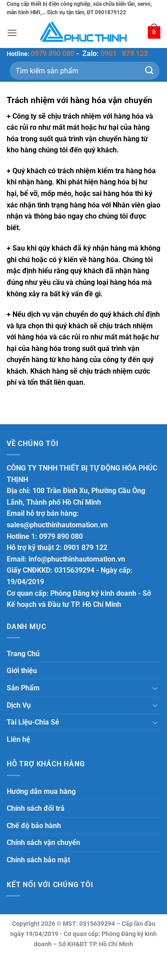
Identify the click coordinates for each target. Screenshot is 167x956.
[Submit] (150, 70)
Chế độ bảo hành (34, 825)
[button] (12, 33)
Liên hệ (18, 739)
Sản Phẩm (23, 688)
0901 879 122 (124, 53)
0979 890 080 (52, 53)
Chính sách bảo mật (38, 860)
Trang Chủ (23, 653)
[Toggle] (155, 688)
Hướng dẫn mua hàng (41, 791)
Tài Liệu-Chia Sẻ (33, 722)
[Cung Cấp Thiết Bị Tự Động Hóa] (83, 32)
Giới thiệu (22, 670)
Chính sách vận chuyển (43, 842)
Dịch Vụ (19, 705)
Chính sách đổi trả (36, 808)
